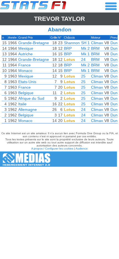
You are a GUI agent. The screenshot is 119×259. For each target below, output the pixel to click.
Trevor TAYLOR (59, 18)
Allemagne (27, 109)
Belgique (25, 93)
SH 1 (85, 43)
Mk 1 (85, 54)
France (24, 65)
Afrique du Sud (31, 98)
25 (83, 76)
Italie (22, 104)
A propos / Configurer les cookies (52, 148)
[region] (59, 80)
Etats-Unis (27, 81)
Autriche (25, 54)
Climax (97, 43)
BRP (68, 48)
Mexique (25, 48)
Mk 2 (85, 48)
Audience (82, 148)
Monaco (25, 70)
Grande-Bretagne (33, 43)
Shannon (72, 43)
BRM (95, 48)
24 (83, 59)
